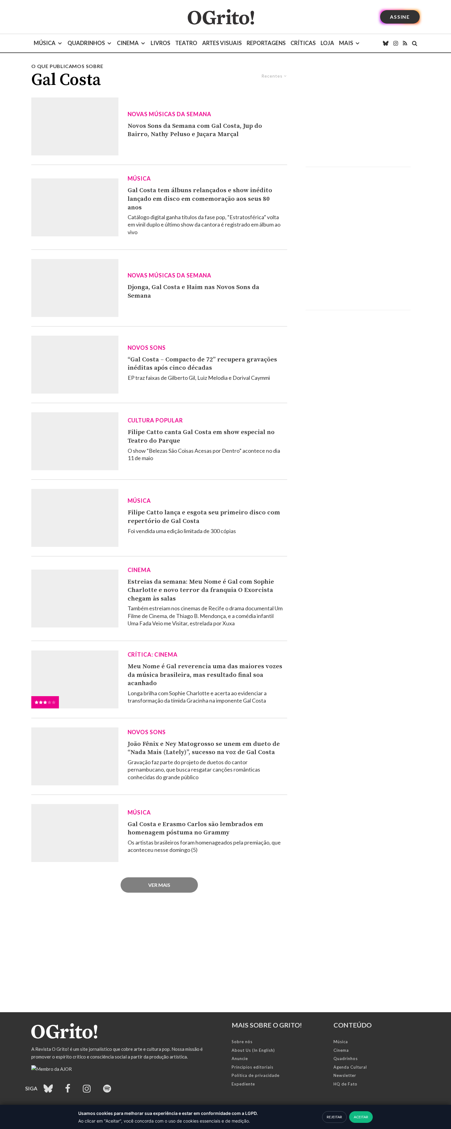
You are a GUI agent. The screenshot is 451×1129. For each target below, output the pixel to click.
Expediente (243, 1083)
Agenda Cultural (350, 1067)
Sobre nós (242, 1041)
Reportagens (266, 43)
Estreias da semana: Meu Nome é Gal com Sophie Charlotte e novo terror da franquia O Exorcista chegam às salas (201, 590)
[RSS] (405, 43)
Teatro (186, 43)
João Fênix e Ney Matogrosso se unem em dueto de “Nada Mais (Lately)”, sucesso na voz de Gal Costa (204, 748)
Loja (327, 43)
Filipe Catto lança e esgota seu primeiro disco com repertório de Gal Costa (204, 517)
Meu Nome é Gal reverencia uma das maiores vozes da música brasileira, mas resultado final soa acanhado (205, 674)
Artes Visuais (222, 43)
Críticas (303, 43)
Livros (160, 43)
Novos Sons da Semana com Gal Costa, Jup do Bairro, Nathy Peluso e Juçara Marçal (195, 130)
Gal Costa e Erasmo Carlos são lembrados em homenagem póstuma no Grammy (195, 828)
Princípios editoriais (252, 1067)
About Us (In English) (253, 1050)
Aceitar (361, 1117)
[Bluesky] (385, 43)
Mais (346, 43)
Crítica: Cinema (153, 654)
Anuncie (240, 1058)
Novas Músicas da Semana (170, 114)
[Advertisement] (358, 115)
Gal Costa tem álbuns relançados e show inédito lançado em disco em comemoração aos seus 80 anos (200, 198)
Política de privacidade (255, 1075)
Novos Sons (147, 347)
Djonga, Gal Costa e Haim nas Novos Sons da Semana (193, 291)
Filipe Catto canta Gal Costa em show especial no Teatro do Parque (201, 436)
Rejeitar (334, 1117)
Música (45, 43)
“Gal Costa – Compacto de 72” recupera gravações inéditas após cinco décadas (202, 364)
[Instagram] (395, 43)
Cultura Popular (155, 420)
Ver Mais (159, 885)
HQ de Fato (345, 1083)
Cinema (128, 43)
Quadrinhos (86, 43)
